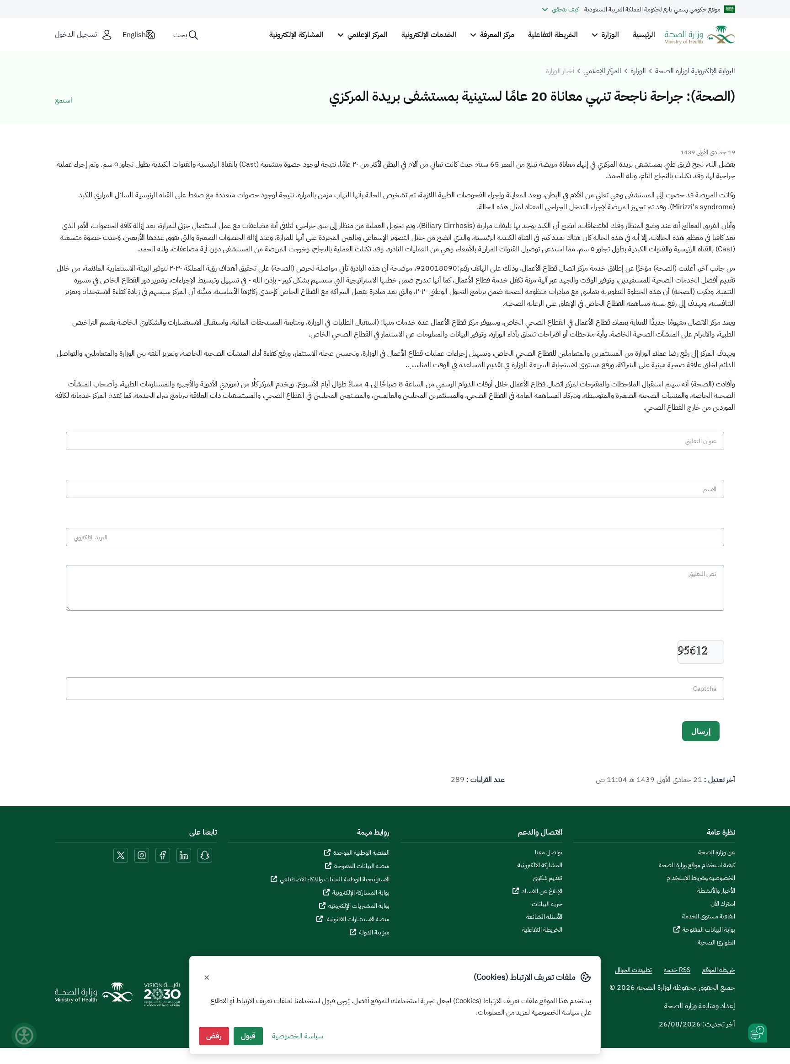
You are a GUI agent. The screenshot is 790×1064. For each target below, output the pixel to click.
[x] (120, 854)
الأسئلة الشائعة (544, 917)
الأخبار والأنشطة (716, 891)
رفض (214, 1036)
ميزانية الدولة (374, 932)
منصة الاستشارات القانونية (358, 919)
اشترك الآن (722, 903)
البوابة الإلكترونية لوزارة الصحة (695, 70)
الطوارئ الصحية (716, 942)
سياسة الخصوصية (297, 1036)
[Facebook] (162, 854)
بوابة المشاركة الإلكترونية (361, 892)
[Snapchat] (205, 854)
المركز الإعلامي (602, 70)
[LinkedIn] (183, 854)
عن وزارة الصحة (716, 852)
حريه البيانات (547, 904)
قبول (248, 1036)
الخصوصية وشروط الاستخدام (701, 878)
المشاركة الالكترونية (540, 865)
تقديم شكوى (547, 878)
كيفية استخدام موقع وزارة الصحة (697, 865)
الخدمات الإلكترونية (428, 34)
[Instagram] (141, 854)
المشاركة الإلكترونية (296, 34)
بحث (180, 34)
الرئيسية (644, 34)
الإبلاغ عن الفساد (542, 891)
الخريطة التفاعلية (553, 34)
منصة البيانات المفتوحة (362, 866)
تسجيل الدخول (76, 34)
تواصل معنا (548, 852)
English (134, 34)
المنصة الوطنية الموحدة (361, 853)
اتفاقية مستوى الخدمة (708, 916)
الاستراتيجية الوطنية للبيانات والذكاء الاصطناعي (335, 879)
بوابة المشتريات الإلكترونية (359, 906)
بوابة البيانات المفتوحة (709, 929)
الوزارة (638, 70)
